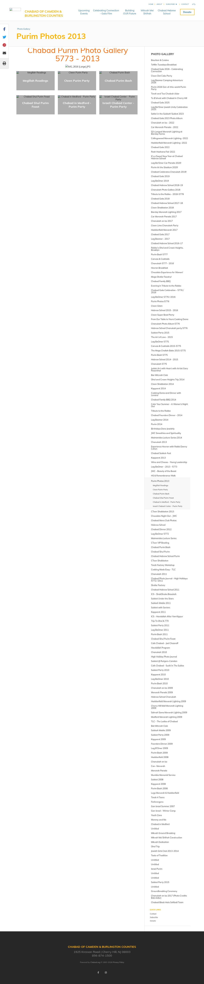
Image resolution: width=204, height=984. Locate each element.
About (159, 4)
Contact (185, 4)
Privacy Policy (118, 962)
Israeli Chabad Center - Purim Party (118, 104)
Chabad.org (95, 962)
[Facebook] (98, 972)
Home (151, 4)
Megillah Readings (35, 80)
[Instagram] (106, 972)
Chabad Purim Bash (118, 80)
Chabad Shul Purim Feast (35, 104)
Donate (187, 12)
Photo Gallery (23, 29)
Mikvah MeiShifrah (147, 12)
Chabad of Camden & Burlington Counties (44, 13)
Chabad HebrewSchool (167, 12)
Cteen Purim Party (77, 80)
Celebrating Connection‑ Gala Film (106, 12)
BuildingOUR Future (129, 12)
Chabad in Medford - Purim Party (77, 104)
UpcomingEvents (84, 12)
